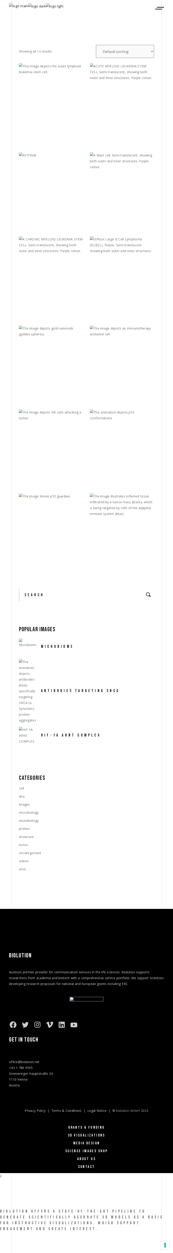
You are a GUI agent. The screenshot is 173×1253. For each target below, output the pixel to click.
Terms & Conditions (66, 1110)
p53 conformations (113, 478)
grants (102, 984)
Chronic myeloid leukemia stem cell (49, 308)
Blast (100, 221)
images (24, 804)
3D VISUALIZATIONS (86, 1135)
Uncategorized (30, 853)
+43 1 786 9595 (21, 1068)
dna (22, 796)
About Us (86, 1159)
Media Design (86, 1143)
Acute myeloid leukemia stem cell (124, 135)
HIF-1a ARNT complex (71, 735)
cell (21, 788)
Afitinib (31, 173)
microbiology (29, 812)
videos (24, 861)
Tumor (100, 562)
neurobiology (29, 820)
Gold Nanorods (38, 395)
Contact (86, 1167)
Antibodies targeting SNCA (80, 690)
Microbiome (57, 646)
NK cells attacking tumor (49, 478)
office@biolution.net (24, 1062)
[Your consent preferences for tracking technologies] (165, 1245)
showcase (26, 837)
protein (24, 829)
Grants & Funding (86, 1127)
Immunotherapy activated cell (125, 395)
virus (22, 869)
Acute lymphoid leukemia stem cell (54, 135)
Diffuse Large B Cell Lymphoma (126, 305)
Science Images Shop (86, 1151)
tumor (23, 845)
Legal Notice (97, 1110)
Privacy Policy (35, 1110)
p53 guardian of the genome (51, 550)
